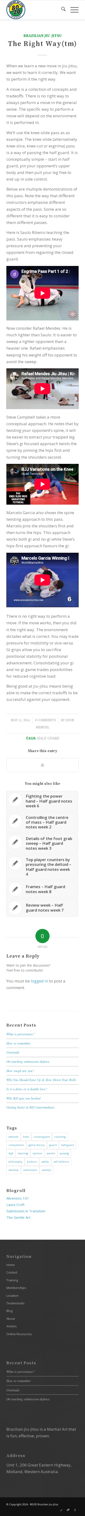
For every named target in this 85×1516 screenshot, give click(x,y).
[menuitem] (61, 9)
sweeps (46, 1170)
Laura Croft (15, 1204)
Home (10, 1265)
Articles (11, 1326)
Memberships (16, 1288)
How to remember (18, 1043)
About (10, 1318)
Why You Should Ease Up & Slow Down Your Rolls (41, 1080)
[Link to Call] (60, 1510)
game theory (37, 1145)
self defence (61, 1161)
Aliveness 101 (17, 1198)
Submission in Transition (25, 1211)
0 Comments (45, 720)
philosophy (15, 1161)
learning (23, 1153)
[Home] (35, 9)
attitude (13, 1136)
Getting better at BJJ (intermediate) (30, 1107)
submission (30, 1170)
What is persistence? (20, 1034)
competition (16, 1145)
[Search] (61, 9)
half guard (48, 738)
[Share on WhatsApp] (42, 765)
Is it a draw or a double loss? (26, 1089)
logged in (39, 981)
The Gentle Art (18, 1217)
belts (26, 1136)
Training (12, 1280)
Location (12, 1295)
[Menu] (72, 9)
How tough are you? (20, 1071)
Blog (9, 1311)
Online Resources (19, 1334)
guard (53, 1145)
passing (64, 1153)
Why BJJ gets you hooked (23, 1098)
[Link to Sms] (68, 1510)
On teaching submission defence (28, 1061)
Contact (11, 1272)
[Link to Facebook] (75, 1510)
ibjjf (10, 1153)
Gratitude (12, 1052)
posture (32, 1161)
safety (45, 1161)
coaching (60, 1136)
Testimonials (15, 1303)
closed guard (42, 1136)
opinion (37, 1153)
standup (13, 1170)
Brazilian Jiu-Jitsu (42, 36)
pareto (51, 1153)
